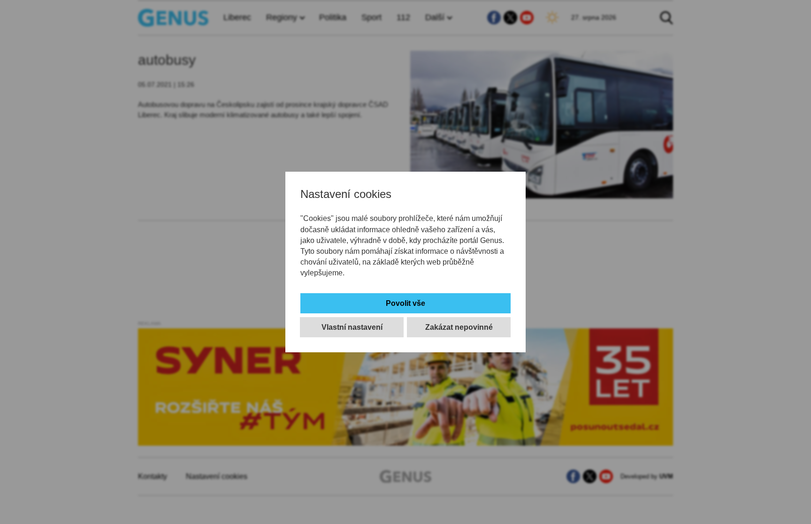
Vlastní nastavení (352, 327)
